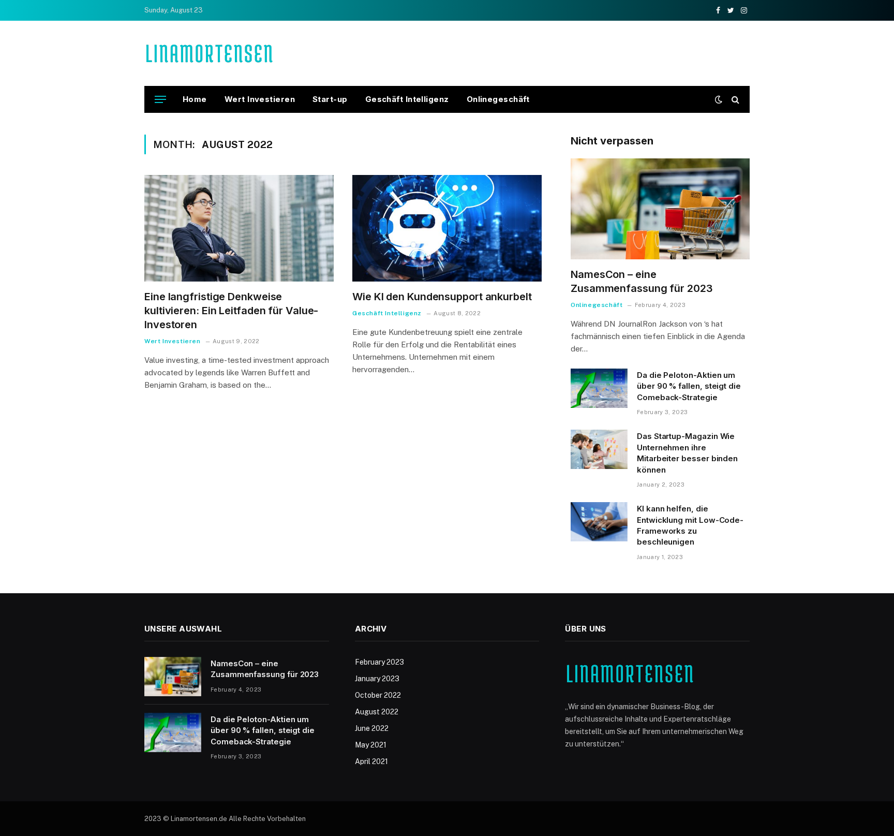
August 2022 (376, 712)
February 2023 (379, 662)
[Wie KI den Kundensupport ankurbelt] (447, 228)
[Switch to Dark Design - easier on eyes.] (718, 99)
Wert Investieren (260, 99)
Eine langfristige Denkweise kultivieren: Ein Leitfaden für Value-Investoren (231, 310)
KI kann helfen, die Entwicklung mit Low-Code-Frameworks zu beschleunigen (690, 525)
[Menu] (160, 99)
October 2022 (378, 695)
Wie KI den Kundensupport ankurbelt (442, 296)
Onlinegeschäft (498, 99)
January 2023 (377, 678)
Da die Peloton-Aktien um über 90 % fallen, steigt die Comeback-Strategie (689, 386)
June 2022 (372, 728)
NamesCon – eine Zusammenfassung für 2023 (642, 281)
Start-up (330, 99)
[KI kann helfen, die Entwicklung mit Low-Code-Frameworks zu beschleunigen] (599, 521)
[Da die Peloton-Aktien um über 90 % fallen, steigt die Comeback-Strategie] (599, 388)
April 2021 (371, 761)
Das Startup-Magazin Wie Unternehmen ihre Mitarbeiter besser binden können (687, 452)
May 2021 (370, 745)
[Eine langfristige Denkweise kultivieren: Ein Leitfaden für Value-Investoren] (239, 228)
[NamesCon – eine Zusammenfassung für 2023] (660, 208)
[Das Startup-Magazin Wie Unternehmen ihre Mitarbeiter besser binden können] (599, 449)
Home (195, 99)
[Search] (734, 99)
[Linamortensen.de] (209, 54)
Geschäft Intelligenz (407, 99)
